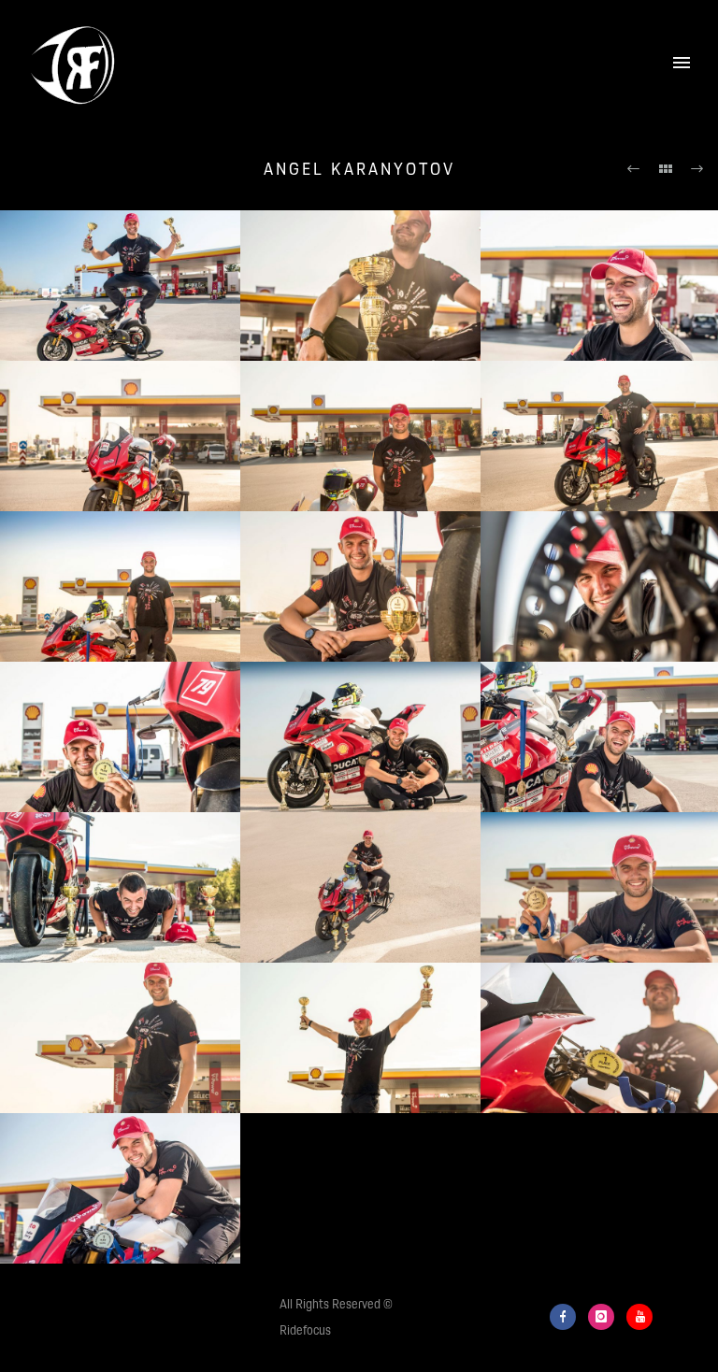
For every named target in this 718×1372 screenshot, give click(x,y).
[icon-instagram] (606, 1317)
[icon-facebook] (567, 1317)
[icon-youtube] (639, 1317)
